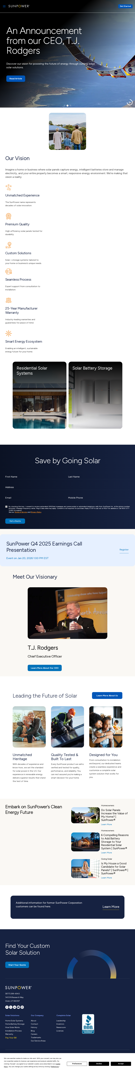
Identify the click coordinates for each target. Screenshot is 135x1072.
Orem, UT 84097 (12, 1001)
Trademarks (36, 1037)
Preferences (77, 1064)
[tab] (65, 106)
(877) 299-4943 (12, 994)
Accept (121, 1064)
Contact (34, 1024)
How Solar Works (12, 1027)
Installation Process (13, 1031)
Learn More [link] (111, 907)
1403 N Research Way (14, 997)
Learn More (106, 824)
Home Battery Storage (14, 1024)
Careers (34, 1034)
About (33, 1021)
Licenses (60, 1031)
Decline (99, 1064)
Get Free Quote (17, 72)
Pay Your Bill (10, 1037)
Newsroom (61, 1027)
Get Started (125, 6)
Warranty (9, 1034)
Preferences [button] (55, 1067)
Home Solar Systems (14, 1021)
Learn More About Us (107, 695)
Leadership (61, 1021)
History (34, 1027)
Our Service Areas (38, 1041)
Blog (33, 1031)
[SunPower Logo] (19, 6)
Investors (60, 1024)
